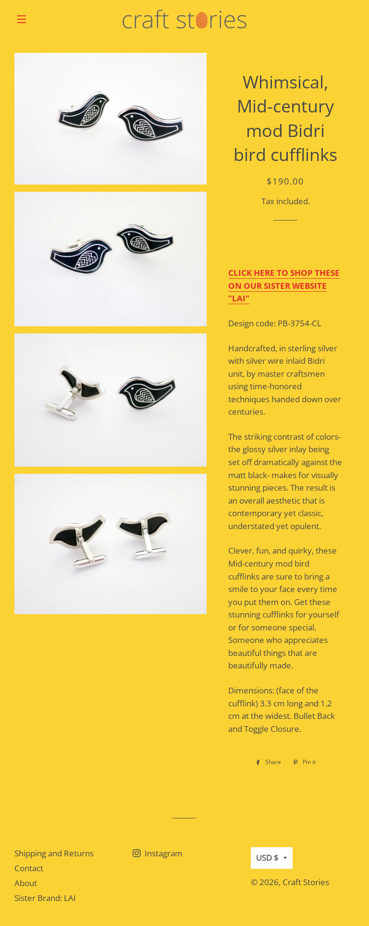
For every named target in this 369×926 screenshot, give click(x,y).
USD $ (267, 857)
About (25, 883)
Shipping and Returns (54, 853)
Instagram (163, 853)
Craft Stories (306, 882)
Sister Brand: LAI (45, 897)
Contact (28, 868)
